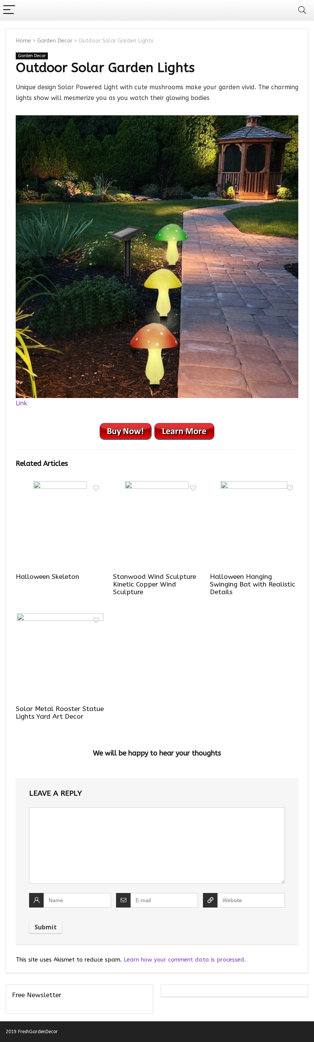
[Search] (302, 10)
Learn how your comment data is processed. (185, 959)
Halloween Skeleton (47, 577)
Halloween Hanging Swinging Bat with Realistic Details (252, 584)
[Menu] (9, 10)
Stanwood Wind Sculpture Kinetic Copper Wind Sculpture (154, 584)
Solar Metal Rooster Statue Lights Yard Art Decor (60, 713)
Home (23, 41)
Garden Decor (54, 41)
